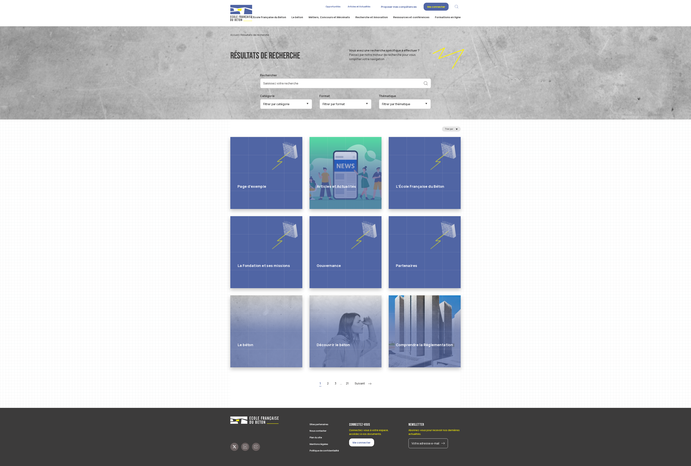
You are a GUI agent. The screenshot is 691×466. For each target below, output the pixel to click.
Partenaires (406, 265)
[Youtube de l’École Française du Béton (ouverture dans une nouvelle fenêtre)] (256, 447)
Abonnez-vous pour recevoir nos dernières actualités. (434, 432)
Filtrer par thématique (396, 104)
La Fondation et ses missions (264, 265)
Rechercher (268, 75)
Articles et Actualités (359, 6)
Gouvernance (329, 265)
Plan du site (316, 437)
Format (324, 96)
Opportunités (333, 6)
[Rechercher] (425, 83)
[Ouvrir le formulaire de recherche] (456, 7)
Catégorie (267, 96)
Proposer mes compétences (399, 6)
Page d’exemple (252, 186)
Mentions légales (319, 444)
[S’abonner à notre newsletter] (444, 443)
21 (347, 383)
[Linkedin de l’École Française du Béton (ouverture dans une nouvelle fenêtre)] (245, 447)
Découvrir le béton (333, 344)
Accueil (234, 35)
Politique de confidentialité (324, 450)
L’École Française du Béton (420, 186)
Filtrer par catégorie (276, 104)
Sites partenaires (319, 424)
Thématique (387, 96)
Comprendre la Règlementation (424, 344)
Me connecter (436, 6)
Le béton (245, 344)
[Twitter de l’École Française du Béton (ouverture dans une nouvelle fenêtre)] (234, 447)
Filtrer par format (334, 104)
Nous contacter (318, 430)
